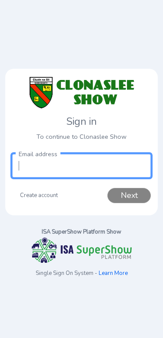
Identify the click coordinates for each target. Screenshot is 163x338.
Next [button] (129, 195)
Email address (38, 154)
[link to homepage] (81, 93)
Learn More (113, 273)
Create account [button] (39, 195)
